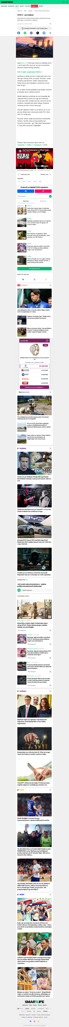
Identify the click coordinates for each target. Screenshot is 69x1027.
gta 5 (24, 181)
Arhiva (45, 1017)
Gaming (30, 10)
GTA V (23, 63)
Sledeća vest (44, 174)
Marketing (22, 1014)
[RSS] (46, 279)
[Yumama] (40, 1009)
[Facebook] (25, 191)
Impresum (28, 1014)
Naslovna (19, 10)
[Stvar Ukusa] (49, 1009)
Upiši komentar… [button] (27, 590)
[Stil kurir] (34, 1011)
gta (19, 181)
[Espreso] (45, 1011)
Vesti (25, 10)
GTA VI (35, 181)
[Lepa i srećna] (33, 1009)
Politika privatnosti (38, 1017)
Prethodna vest (25, 174)
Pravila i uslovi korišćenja (43, 1014)
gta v (29, 181)
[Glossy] (39, 1011)
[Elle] (23, 1011)
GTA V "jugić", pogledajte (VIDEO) (29, 72)
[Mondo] (20, 1009)
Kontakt (34, 1014)
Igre (40, 181)
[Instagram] (43, 191)
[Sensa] (29, 1011)
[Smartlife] (6, 2)
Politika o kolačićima (27, 1017)
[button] (50, 23)
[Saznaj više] (50, 285)
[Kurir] (27, 1009)
